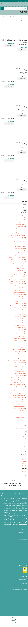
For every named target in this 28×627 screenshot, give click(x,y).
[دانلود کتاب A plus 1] (7, 169)
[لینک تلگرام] (2, 1)
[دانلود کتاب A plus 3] (7, 94)
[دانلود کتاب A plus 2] (7, 132)
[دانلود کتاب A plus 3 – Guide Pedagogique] (20, 94)
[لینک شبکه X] (10, 1)
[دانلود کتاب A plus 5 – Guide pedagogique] (20, 29)
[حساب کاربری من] (4, 4)
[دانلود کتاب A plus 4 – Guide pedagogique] (20, 57)
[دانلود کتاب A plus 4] (7, 57)
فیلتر (25, 210)
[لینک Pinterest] (5, 1)
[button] (22, 49)
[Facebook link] (11, 1)
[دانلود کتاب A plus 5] (7, 29)
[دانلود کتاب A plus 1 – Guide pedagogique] (20, 169)
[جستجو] (2, 8)
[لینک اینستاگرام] (8, 1)
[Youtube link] (7, 1)
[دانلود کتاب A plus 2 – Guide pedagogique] (20, 132)
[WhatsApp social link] (3, 1)
